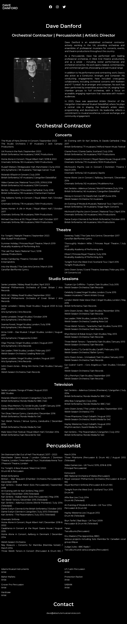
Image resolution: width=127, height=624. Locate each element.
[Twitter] (64, 7)
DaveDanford (10, 7)
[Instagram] (57, 7)
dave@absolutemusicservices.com (63, 613)
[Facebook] (51, 7)
